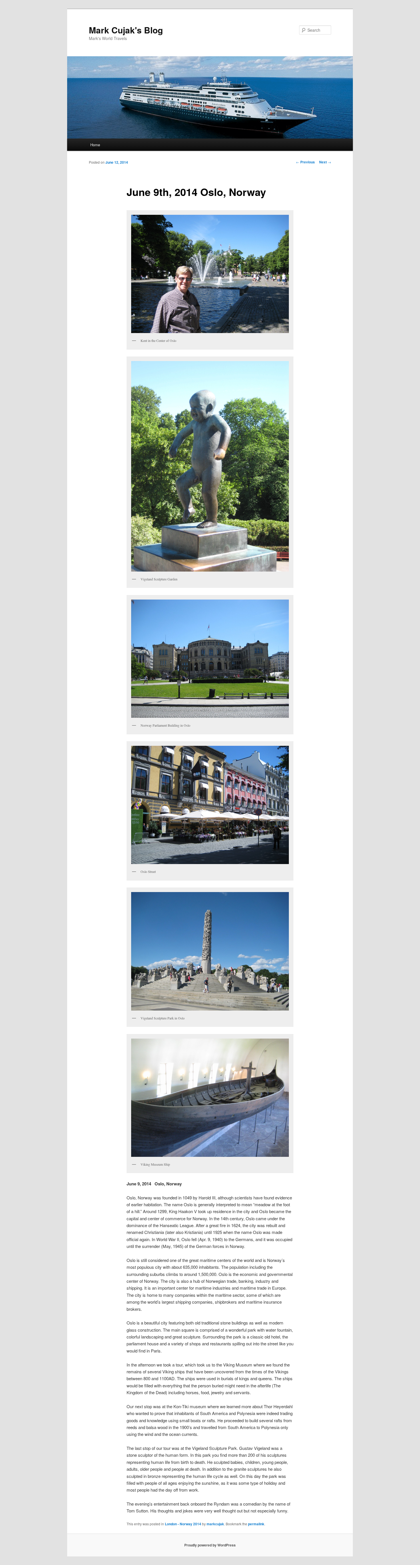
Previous (305, 162)
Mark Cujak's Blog (126, 30)
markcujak (215, 1523)
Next (325, 162)
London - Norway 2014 (183, 1523)
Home (95, 144)
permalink (256, 1523)
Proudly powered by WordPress (210, 1545)
